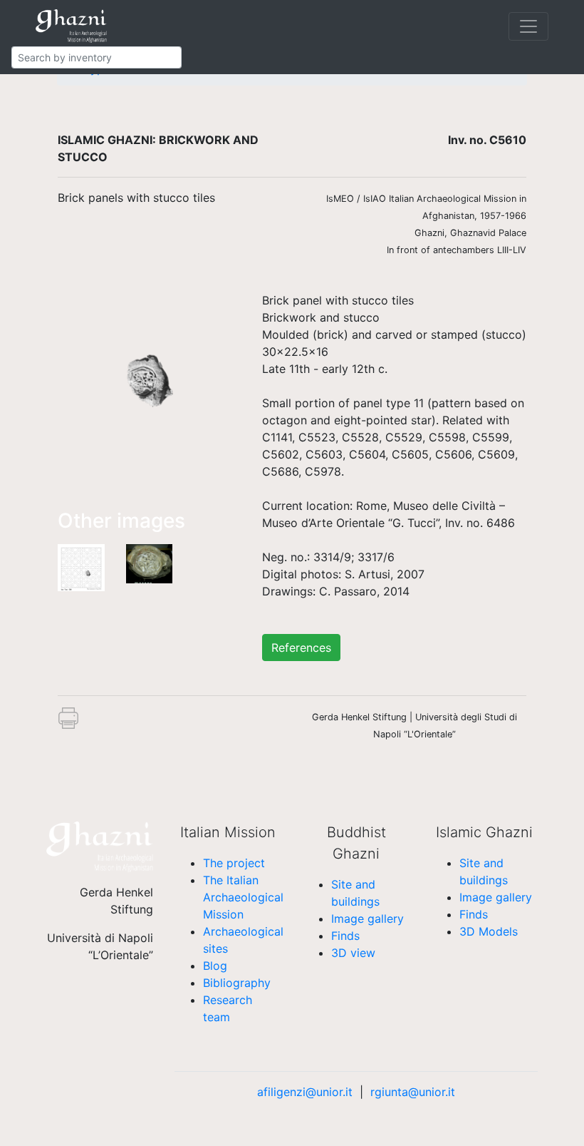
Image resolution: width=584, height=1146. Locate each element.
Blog (215, 965)
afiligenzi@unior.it (305, 1092)
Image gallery (367, 918)
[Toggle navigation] (528, 26)
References (301, 647)
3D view (353, 953)
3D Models (488, 931)
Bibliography (237, 983)
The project (234, 863)
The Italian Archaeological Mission (243, 897)
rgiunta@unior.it (412, 1092)
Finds (345, 935)
